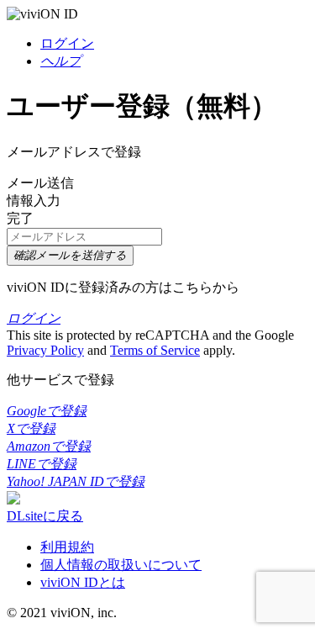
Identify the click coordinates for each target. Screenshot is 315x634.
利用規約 (67, 547)
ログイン (67, 43)
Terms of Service (155, 350)
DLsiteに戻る (45, 516)
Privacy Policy (45, 350)
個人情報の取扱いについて (121, 564)
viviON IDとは (82, 582)
